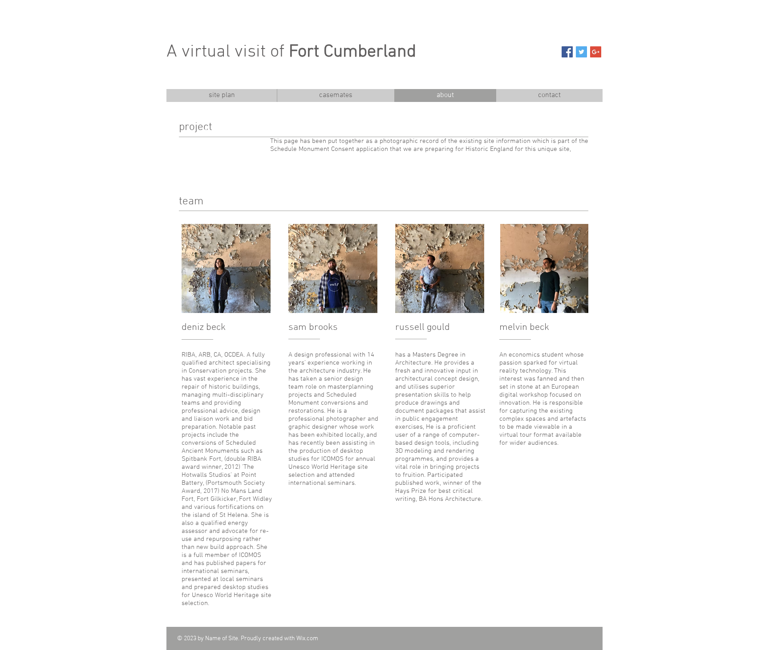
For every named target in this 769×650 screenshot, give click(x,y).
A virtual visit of (291, 52)
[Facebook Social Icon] (567, 51)
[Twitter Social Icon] (581, 51)
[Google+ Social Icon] (595, 51)
